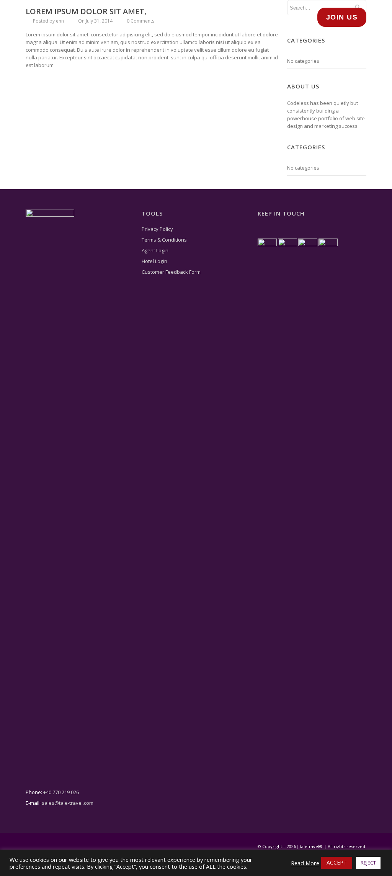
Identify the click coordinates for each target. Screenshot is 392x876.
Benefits (238, 17)
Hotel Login (154, 261)
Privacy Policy (157, 229)
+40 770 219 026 (61, 792)
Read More (305, 863)
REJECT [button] (368, 862)
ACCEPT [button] (337, 862)
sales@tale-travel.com (67, 802)
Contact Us (282, 17)
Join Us (342, 17)
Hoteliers (196, 17)
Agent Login (155, 250)
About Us (119, 17)
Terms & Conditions (164, 239)
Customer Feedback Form (171, 271)
